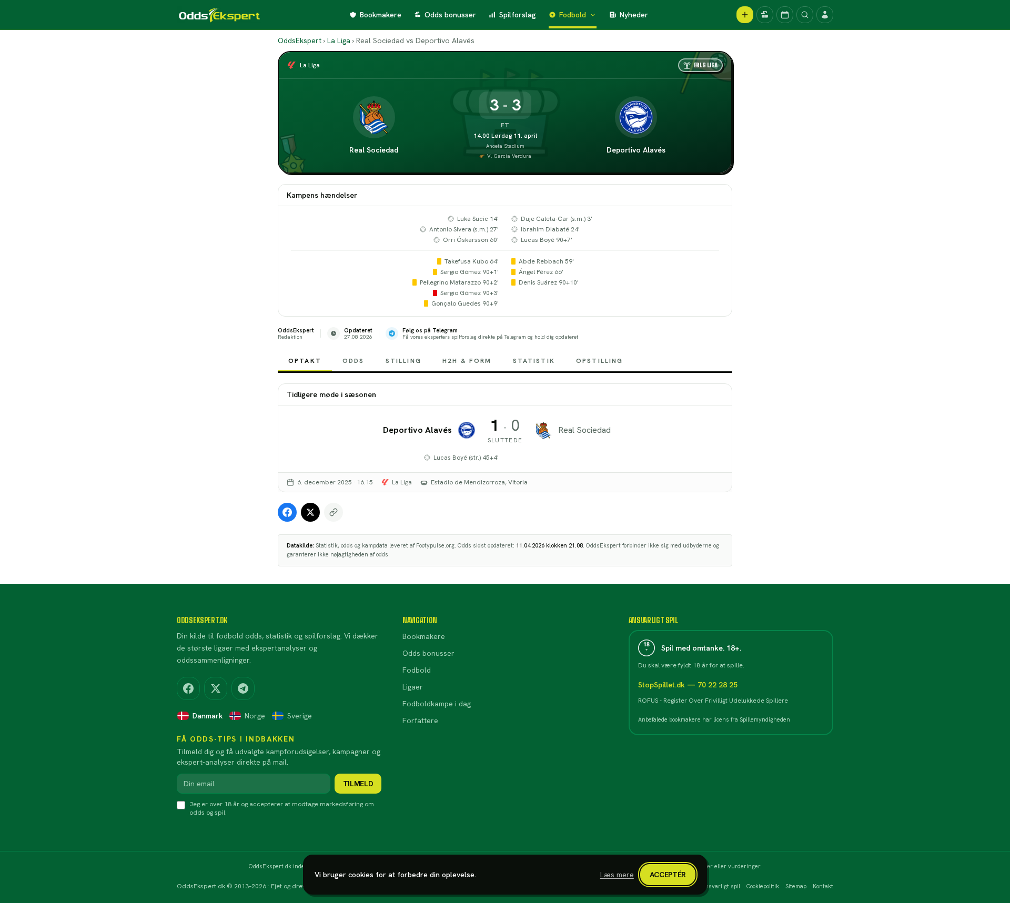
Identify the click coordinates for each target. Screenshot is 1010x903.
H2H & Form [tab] (467, 361)
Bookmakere (380, 14)
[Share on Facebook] (287, 512)
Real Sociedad (373, 150)
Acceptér (668, 874)
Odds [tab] (353, 361)
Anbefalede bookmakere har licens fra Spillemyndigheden (714, 719)
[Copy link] (333, 512)
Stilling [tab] (403, 361)
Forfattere (420, 720)
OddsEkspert (299, 40)
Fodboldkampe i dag (436, 703)
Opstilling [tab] (599, 361)
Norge (255, 716)
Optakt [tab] (304, 361)
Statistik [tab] (534, 361)
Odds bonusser (450, 14)
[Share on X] (310, 512)
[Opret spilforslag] (744, 14)
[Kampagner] (764, 14)
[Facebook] (188, 688)
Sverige (299, 716)
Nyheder (634, 14)
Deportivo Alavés (636, 150)
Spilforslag (517, 14)
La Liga (338, 40)
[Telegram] (243, 688)
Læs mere (617, 874)
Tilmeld (358, 783)
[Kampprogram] (784, 14)
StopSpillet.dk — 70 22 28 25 (688, 684)
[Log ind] (824, 14)
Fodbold (572, 14)
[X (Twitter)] (215, 688)
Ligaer (412, 687)
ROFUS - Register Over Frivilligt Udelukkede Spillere (713, 700)
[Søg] (804, 14)
